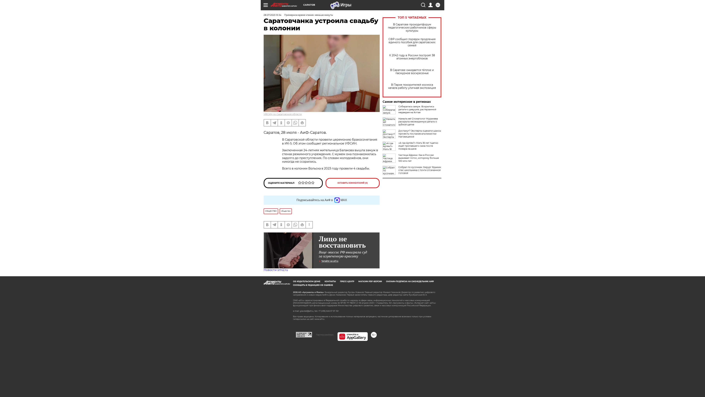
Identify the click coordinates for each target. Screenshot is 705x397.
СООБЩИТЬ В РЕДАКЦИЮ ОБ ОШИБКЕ (313, 285)
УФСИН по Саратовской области (283, 114)
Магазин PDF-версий (370, 281)
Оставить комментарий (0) (352, 183)
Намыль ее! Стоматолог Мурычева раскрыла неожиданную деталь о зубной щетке (418, 121)
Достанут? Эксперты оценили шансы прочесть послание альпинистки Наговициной (419, 133)
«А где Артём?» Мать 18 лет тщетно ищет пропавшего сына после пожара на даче (418, 146)
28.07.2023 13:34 (272, 15)
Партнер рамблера (324, 335)
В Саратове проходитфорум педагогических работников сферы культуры (412, 27)
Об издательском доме (306, 281)
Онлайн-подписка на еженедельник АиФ (410, 281)
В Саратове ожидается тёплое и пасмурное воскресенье (412, 72)
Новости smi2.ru (276, 270)
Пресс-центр (347, 281)
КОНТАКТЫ (330, 281)
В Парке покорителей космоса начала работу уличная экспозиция (412, 86)
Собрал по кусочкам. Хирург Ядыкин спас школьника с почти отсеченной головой (419, 170)
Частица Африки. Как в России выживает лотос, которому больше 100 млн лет (418, 158)
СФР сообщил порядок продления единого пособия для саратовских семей (411, 42)
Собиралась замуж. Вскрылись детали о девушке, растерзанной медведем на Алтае (417, 109)
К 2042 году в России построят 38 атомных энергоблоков (412, 57)
